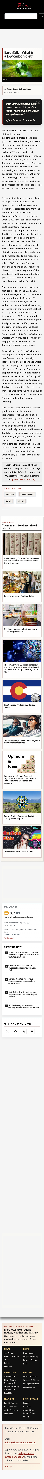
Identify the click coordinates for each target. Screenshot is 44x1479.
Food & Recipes (10, 1403)
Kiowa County (29, 1353)
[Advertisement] (22, 1134)
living (21, 501)
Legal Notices (10, 1393)
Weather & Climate (31, 1380)
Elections (8, 1366)
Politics (7, 1363)
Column (10, 494)
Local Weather (29, 1387)
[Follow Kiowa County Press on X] (7, 1031)
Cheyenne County (30, 1356)
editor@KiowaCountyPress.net (20, 1442)
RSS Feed (27, 1406)
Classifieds (8, 1413)
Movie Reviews (10, 1406)
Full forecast (9, 938)
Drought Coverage (31, 1383)
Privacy (26, 1416)
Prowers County (30, 1360)
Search (26, 1403)
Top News (8, 1353)
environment (27, 494)
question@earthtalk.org (23, 479)
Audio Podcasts (11, 1410)
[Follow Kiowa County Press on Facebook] (15, 1031)
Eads (25, 1363)
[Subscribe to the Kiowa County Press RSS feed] (24, 1031)
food (8, 501)
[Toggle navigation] (7, 24)
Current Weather (30, 1376)
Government (9, 1376)
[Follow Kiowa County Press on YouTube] (32, 1031)
